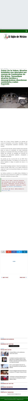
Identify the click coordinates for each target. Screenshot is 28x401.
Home (2, 68)
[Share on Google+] (8, 252)
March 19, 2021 (6, 190)
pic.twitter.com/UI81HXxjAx (14, 186)
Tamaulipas (6, 68)
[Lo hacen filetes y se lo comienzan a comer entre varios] (4, 353)
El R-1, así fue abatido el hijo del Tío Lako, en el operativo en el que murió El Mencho (17, 366)
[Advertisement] (14, 14)
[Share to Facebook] (14, 252)
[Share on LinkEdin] (24, 252)
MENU (4, 31)
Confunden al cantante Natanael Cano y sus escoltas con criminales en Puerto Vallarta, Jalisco (18, 378)
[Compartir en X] (19, 252)
